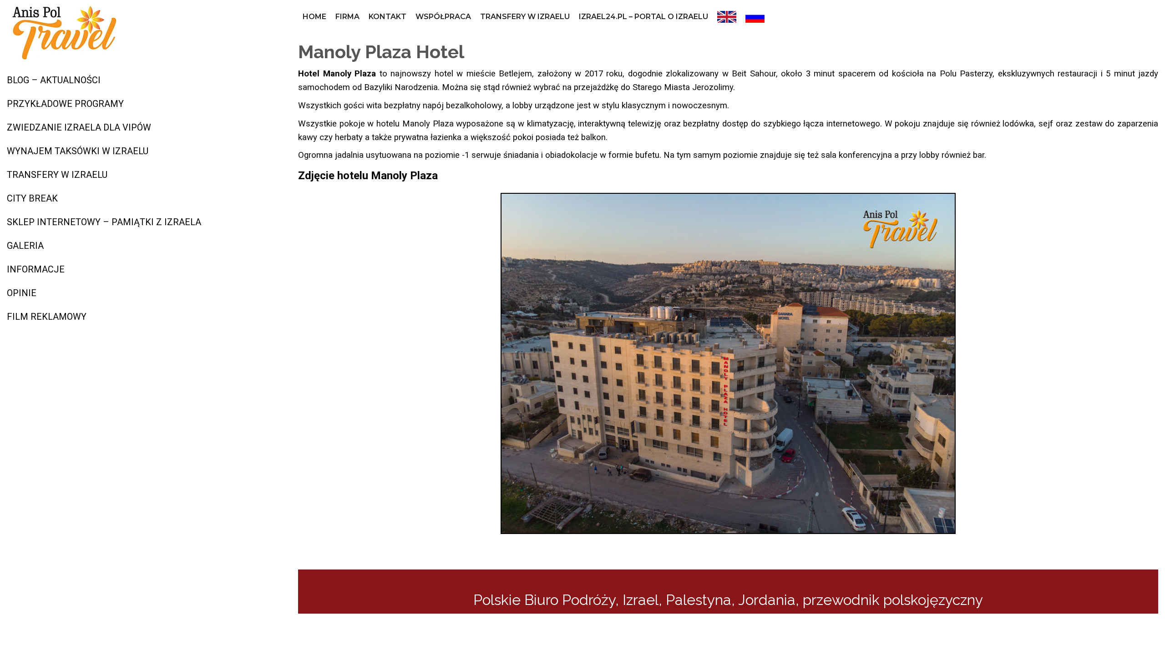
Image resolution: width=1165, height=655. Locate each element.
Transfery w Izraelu (525, 16)
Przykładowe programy (65, 103)
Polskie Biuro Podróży (544, 599)
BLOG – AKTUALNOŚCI (54, 80)
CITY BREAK (32, 198)
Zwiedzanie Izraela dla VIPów (79, 127)
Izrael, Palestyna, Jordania (709, 599)
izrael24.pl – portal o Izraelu (643, 16)
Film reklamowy (46, 316)
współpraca (443, 16)
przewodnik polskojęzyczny (893, 599)
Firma (347, 16)
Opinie (21, 292)
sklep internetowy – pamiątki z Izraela (104, 222)
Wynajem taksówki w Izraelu (77, 151)
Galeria (25, 245)
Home (314, 16)
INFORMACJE (36, 269)
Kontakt (387, 16)
